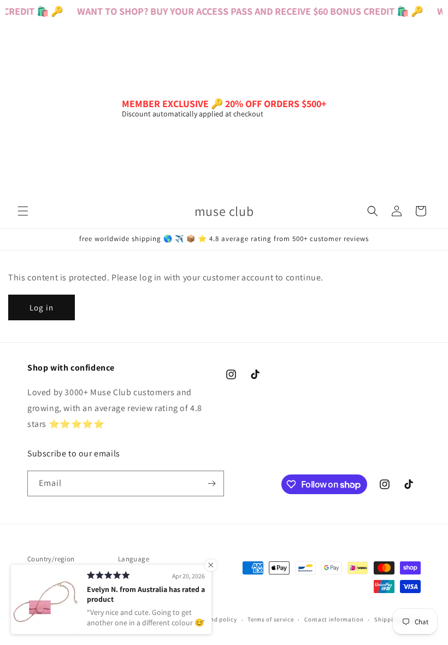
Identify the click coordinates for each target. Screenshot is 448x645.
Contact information (333, 619)
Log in (42, 307)
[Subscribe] (211, 483)
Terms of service (270, 619)
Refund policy (217, 619)
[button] (23, 211)
